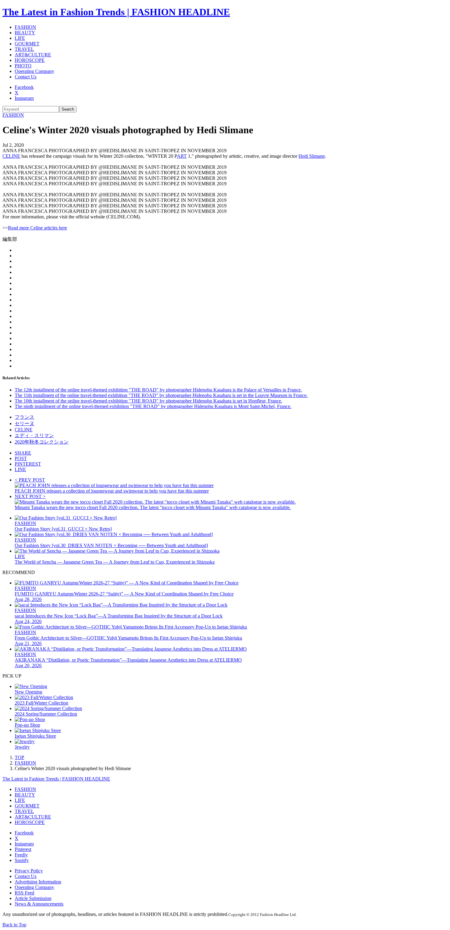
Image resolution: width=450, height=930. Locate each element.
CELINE (11, 156)
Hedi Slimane (311, 156)
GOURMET (27, 43)
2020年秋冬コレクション (42, 441)
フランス (24, 417)
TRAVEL (24, 49)
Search (68, 109)
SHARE (23, 453)
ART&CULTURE (33, 54)
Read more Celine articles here (37, 227)
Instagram (24, 98)
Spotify (22, 860)
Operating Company (34, 71)
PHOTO (23, 65)
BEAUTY (25, 32)
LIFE (20, 38)
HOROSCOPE (30, 60)
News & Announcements (39, 903)
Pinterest (23, 849)
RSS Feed (24, 892)
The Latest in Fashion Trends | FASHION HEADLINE (116, 11)
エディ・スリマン (34, 435)
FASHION (25, 27)
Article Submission (33, 898)
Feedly (21, 854)
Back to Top (14, 924)
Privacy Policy (29, 870)
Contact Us (25, 76)
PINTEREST (28, 464)
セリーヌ (24, 423)
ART (182, 156)
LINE (20, 469)
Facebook (24, 87)
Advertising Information (38, 881)
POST (21, 458)
